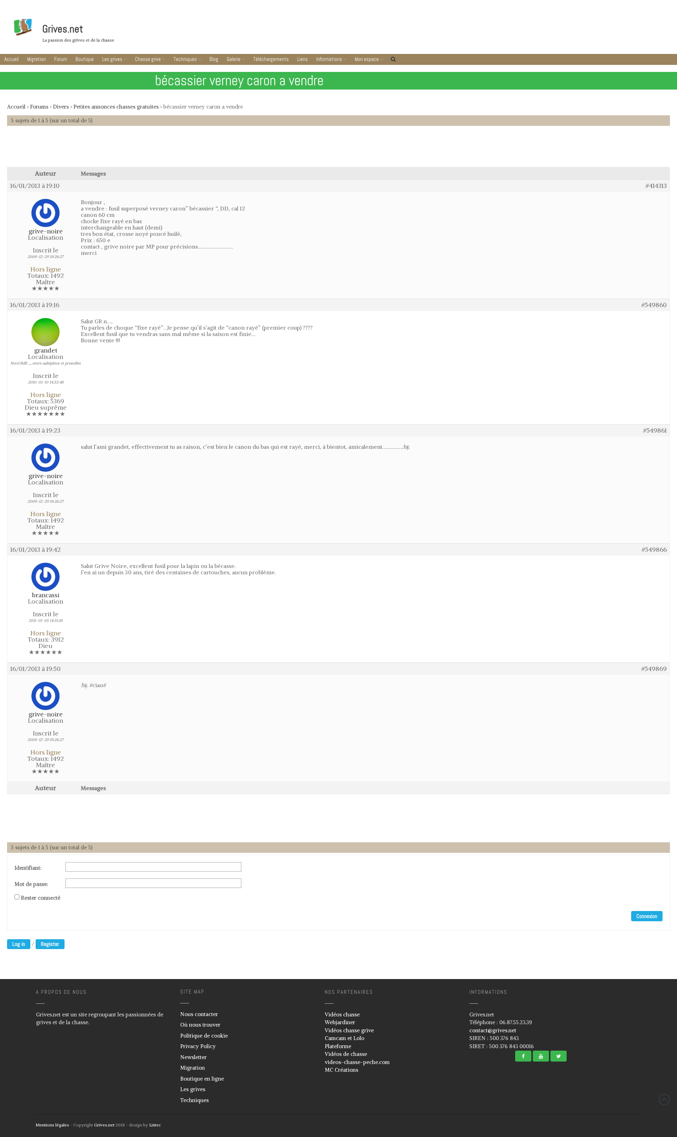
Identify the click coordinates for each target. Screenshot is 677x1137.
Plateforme (338, 1046)
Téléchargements (271, 59)
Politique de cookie (204, 1035)
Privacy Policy (198, 1046)
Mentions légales (52, 1124)
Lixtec (155, 1124)
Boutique (84, 59)
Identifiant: (28, 868)
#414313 (656, 186)
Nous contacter (199, 1014)
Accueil (11, 59)
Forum (60, 59)
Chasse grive (148, 59)
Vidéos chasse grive (349, 1030)
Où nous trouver (200, 1024)
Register (50, 944)
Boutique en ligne (202, 1078)
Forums (39, 106)
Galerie (233, 59)
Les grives (112, 59)
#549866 (654, 549)
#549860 (654, 305)
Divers (61, 106)
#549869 (654, 669)
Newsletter (193, 1057)
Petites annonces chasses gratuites (116, 106)
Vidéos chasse (342, 1014)
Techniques (185, 59)
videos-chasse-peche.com (357, 1062)
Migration (36, 59)
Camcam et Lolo (344, 1038)
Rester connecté (40, 898)
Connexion (646, 916)
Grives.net (62, 29)
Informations (329, 59)
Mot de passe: (31, 884)
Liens (302, 59)
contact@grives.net (492, 1030)
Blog (213, 59)
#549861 (655, 430)
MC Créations (341, 1069)
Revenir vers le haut (664, 1099)
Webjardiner (340, 1022)
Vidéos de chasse (346, 1054)
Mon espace (367, 59)
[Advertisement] (338, 150)
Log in (18, 944)
